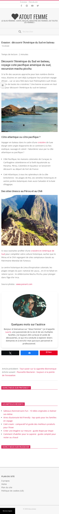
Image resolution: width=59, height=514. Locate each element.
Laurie (8, 332)
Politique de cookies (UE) (12, 490)
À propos (23, 2)
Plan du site (33, 2)
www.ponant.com (24, 284)
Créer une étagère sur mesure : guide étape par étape (28, 430)
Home (4, 484)
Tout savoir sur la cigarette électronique (38, 368)
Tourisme (5, 46)
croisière (42, 142)
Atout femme (33, 16)
